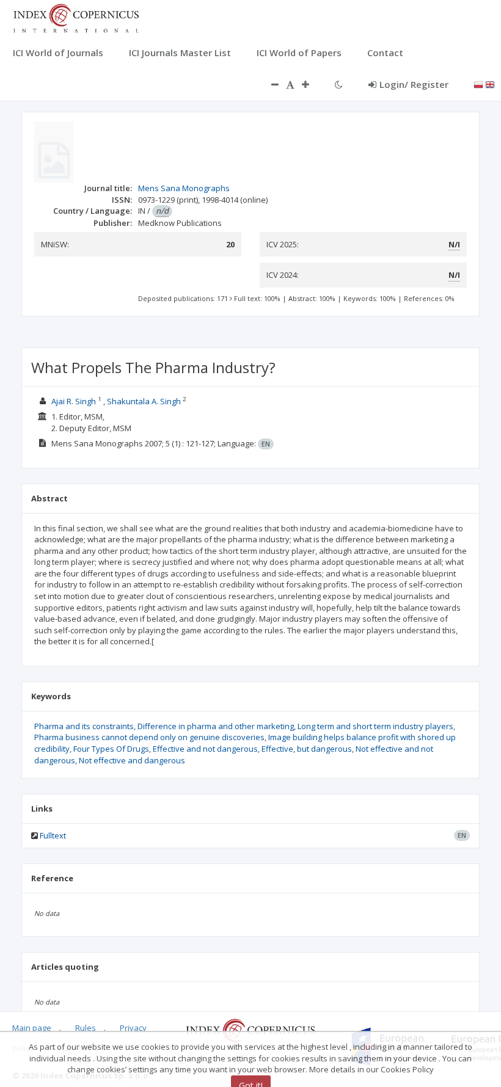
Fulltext (53, 835)
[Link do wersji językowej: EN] (490, 83)
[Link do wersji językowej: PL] (478, 83)
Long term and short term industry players (375, 726)
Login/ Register (413, 84)
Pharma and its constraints (84, 726)
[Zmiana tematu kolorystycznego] (339, 84)
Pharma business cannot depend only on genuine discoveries (149, 737)
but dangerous (324, 748)
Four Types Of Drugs (111, 748)
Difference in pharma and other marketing (215, 726)
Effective (277, 748)
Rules (85, 1027)
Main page (31, 1027)
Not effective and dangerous (132, 760)
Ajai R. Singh (73, 401)
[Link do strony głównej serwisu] (76, 17)
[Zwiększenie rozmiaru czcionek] (311, 84)
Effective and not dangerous (205, 748)
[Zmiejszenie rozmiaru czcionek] (268, 84)
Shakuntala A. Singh (144, 401)
